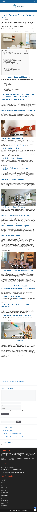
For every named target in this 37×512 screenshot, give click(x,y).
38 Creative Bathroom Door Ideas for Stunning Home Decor (12, 436)
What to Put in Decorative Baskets (9, 382)
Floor (2, 488)
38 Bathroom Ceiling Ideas (6, 430)
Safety (2, 503)
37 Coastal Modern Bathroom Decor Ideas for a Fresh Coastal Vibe (14, 435)
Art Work (3, 480)
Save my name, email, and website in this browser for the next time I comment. (18, 410)
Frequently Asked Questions (8, 68)
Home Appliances (4, 492)
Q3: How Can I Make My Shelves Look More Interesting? (13, 71)
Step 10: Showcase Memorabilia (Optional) (11, 64)
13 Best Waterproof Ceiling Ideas (7, 431)
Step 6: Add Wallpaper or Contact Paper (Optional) (12, 60)
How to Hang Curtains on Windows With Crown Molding (13, 381)
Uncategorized (4, 506)
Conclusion (5, 74)
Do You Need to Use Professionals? (9, 67)
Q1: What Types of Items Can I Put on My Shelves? (12, 69)
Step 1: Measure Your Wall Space (9, 54)
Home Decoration (4, 493)
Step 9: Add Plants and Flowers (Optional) (11, 63)
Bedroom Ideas (4, 484)
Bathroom (3, 482)
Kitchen (2, 498)
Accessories (3, 479)
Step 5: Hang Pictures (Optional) (9, 59)
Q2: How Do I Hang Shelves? (8, 70)
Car (2, 485)
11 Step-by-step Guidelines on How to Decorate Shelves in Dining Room (15, 53)
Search (2, 419)
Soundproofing (4, 505)
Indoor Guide (3, 497)
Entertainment (4, 487)
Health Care (3, 490)
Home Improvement (5, 495)
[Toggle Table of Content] (27, 51)
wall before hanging (21, 145)
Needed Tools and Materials (8, 52)
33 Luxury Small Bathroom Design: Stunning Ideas (11, 433)
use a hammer (19, 298)
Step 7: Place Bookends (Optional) (9, 61)
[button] (34, 1)
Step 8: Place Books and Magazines (10, 62)
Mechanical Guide (4, 500)
